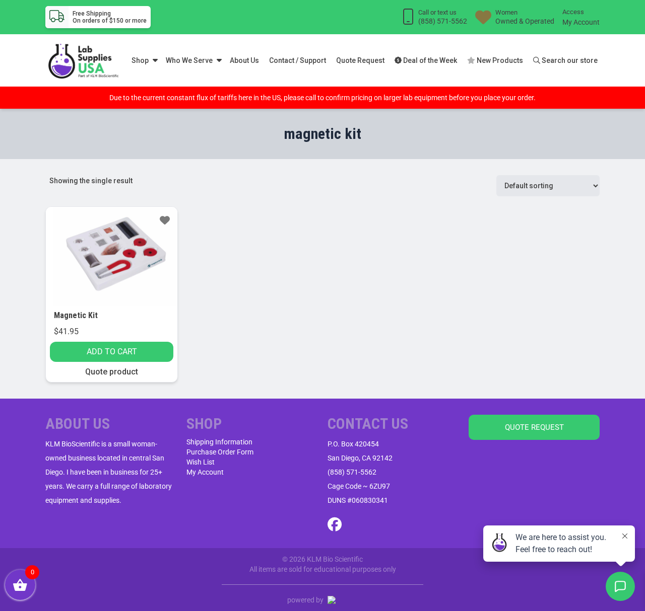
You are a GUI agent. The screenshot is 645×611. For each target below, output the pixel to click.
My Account (581, 22)
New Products (499, 60)
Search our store (569, 60)
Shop (140, 60)
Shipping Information (219, 442)
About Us (244, 60)
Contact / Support (297, 60)
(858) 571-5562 (352, 472)
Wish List (200, 462)
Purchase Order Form (219, 452)
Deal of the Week (429, 60)
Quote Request (360, 60)
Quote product (111, 371)
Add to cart (112, 351)
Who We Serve (189, 60)
